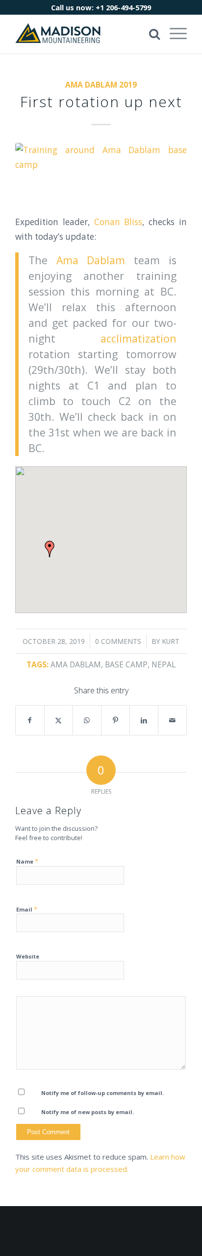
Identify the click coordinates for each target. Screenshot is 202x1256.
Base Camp (126, 664)
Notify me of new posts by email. (87, 1112)
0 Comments (118, 641)
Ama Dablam (91, 260)
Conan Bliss (118, 222)
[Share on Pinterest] (115, 720)
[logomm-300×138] (83, 33)
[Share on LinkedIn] (144, 720)
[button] (49, 549)
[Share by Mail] (172, 720)
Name (27, 861)
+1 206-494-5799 (123, 7)
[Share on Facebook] (30, 720)
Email (26, 909)
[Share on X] (59, 720)
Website (27, 956)
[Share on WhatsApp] (87, 720)
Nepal (164, 664)
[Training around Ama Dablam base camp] (101, 173)
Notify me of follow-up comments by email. (102, 1092)
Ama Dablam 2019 (101, 84)
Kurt (170, 641)
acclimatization (139, 338)
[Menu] (173, 33)
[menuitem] (173, 33)
